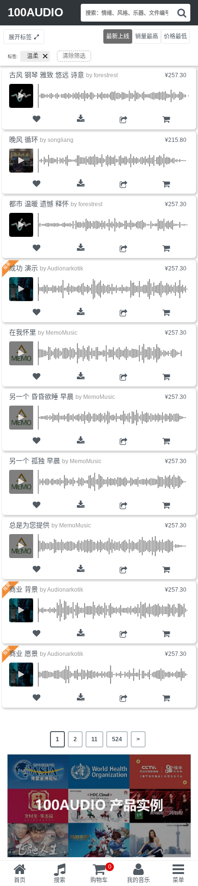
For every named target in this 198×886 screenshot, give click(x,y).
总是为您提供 (29, 525)
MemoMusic (61, 332)
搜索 (59, 880)
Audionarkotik (65, 268)
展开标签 (20, 37)
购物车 (166, 128)
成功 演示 (23, 268)
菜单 (178, 880)
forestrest (106, 75)
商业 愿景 (23, 653)
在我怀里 (22, 332)
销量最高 (146, 36)
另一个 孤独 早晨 (34, 461)
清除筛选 (74, 56)
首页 (19, 880)
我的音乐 (138, 880)
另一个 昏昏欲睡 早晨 (41, 396)
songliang (61, 140)
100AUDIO (35, 12)
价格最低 (175, 36)
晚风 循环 (23, 139)
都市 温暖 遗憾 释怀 (39, 204)
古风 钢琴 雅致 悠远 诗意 (46, 75)
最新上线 (117, 36)
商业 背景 (23, 589)
